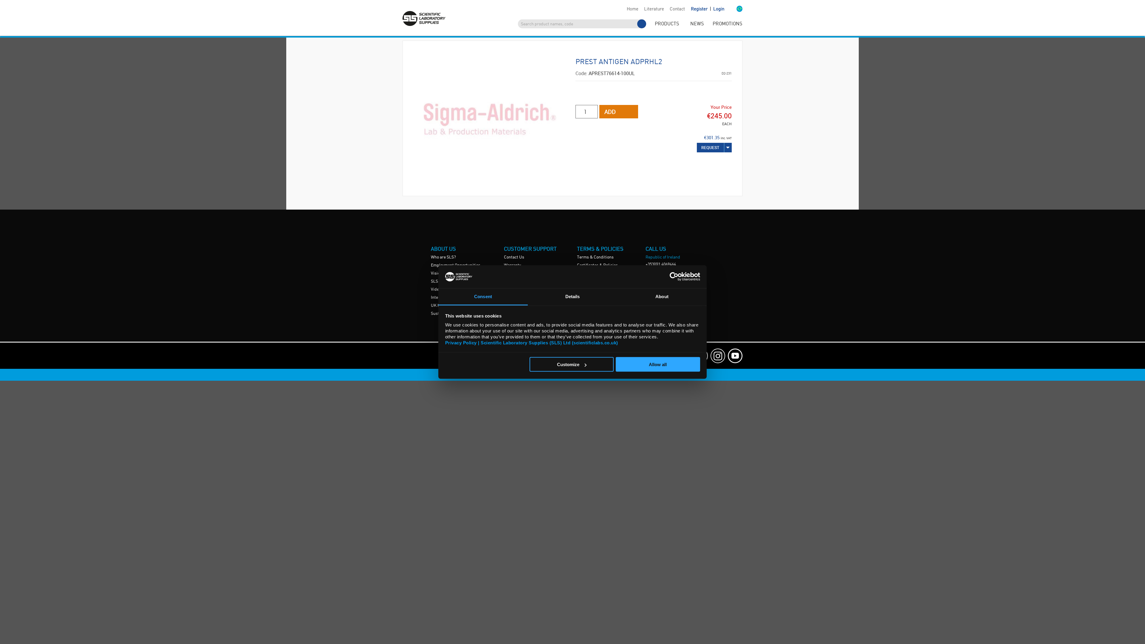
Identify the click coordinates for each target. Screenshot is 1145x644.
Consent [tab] (483, 296)
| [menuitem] (707, 9)
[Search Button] (641, 23)
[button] (733, 9)
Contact (677, 9)
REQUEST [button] (710, 147)
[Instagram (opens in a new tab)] (718, 356)
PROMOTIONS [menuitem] (727, 24)
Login (718, 9)
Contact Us (514, 257)
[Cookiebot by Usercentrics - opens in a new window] (674, 276)
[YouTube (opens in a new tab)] (735, 356)
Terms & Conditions (595, 257)
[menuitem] (632, 9)
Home (632, 9)
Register (700, 9)
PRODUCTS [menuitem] (667, 24)
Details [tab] (572, 296)
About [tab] (662, 296)
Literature (654, 9)
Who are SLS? (443, 257)
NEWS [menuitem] (697, 24)
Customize (568, 364)
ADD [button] (610, 111)
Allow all (658, 364)
